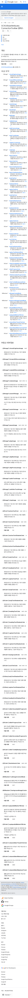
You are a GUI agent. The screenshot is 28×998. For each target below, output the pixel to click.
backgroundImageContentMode (17, 300)
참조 (13, 22)
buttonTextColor (13, 161)
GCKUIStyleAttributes (7, 67)
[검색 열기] (21, 2)
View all (3, 962)
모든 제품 (3, 984)
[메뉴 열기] (2, 2)
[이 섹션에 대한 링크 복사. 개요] (6, 51)
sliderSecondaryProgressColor (17, 274)
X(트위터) (3, 935)
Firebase (3, 949)
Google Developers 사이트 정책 (19, 887)
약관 (2, 990)
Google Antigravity (5, 954)
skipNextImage (13, 121)
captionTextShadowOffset (16, 252)
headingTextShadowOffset (16, 258)
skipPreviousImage (14, 128)
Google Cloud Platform (6, 979)
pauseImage (12, 109)
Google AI (3, 982)
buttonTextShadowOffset (15, 172)
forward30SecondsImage (16, 80)
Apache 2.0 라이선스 (14, 885)
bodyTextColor (13, 195)
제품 (5, 22)
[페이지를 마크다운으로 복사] (8, 31)
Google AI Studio (5, 952)
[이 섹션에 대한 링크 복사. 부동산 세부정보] (15, 343)
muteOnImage (13, 104)
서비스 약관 (4, 916)
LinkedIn (3, 933)
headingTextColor (14, 208)
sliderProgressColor (14, 269)
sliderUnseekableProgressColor (17, 263)
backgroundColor (14, 233)
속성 (2, 44)
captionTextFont (13, 189)
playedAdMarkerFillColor (15, 307)
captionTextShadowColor (16, 226)
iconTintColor (13, 239)
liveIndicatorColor (14, 287)
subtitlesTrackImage (14, 142)
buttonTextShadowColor (15, 166)
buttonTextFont (13, 155)
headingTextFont (13, 183)
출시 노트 (3, 918)
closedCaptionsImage (15, 74)
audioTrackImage (14, 135)
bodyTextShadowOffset (15, 246)
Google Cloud (4, 957)
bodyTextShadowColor (15, 200)
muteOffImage (13, 98)
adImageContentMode (15, 293)
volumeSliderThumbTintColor (17, 322)
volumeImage (12, 91)
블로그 (2, 925)
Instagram (3, 930)
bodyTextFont (12, 178)
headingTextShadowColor (16, 213)
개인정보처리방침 (9, 990)
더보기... (22, 77)
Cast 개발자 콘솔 (5, 913)
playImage (12, 115)
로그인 (24, 1)
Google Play (4, 959)
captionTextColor (13, 220)
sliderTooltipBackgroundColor (17, 282)
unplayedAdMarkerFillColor (16, 315)
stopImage (12, 150)
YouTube (3, 938)
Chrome (3, 947)
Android (3, 944)
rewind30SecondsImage (15, 85)
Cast (15, 2)
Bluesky (3, 928)
